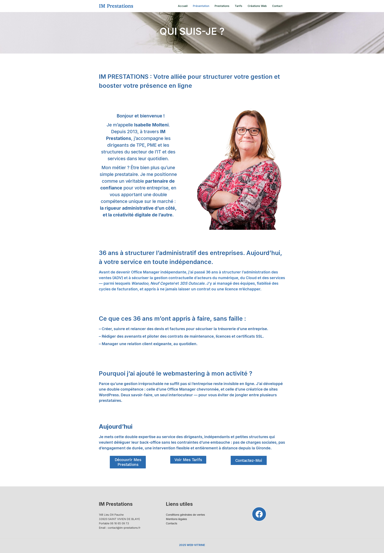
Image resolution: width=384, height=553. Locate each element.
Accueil (183, 5)
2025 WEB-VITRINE (192, 545)
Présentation (201, 5)
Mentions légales (176, 519)
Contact (277, 5)
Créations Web (257, 5)
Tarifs (238, 5)
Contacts (171, 523)
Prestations (222, 5)
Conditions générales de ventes (185, 514)
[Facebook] (259, 514)
